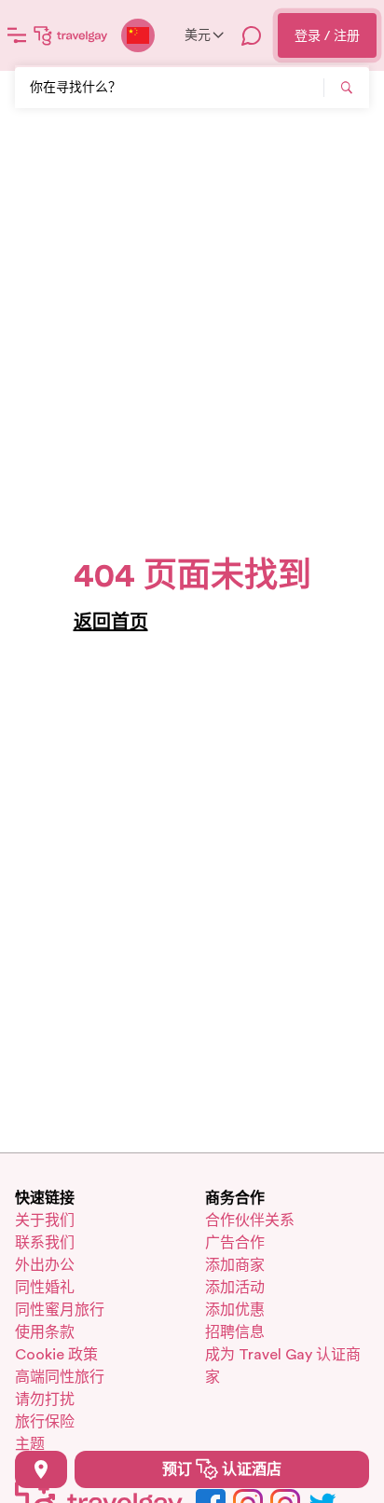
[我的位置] (41, 1469)
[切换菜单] (16, 35)
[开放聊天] (251, 35)
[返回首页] (71, 35)
